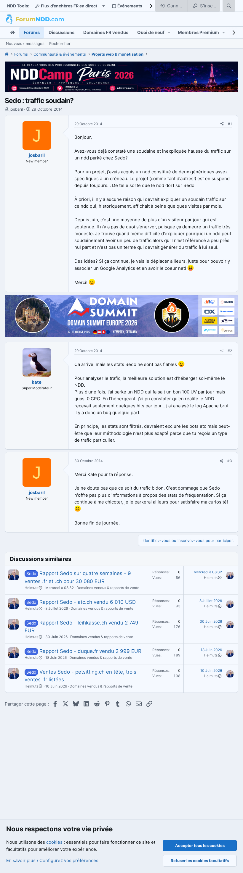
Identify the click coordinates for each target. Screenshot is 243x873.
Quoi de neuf (150, 32)
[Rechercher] (229, 6)
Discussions (61, 32)
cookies (54, 842)
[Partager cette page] (222, 124)
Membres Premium (198, 32)
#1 (230, 124)
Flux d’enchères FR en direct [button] (69, 6)
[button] (169, 32)
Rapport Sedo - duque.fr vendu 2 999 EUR (90, 651)
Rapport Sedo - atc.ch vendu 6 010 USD (87, 602)
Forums (32, 32)
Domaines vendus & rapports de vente (107, 587)
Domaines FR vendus (105, 32)
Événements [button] (129, 6)
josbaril (16, 109)
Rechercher (60, 43)
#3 (229, 461)
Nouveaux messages (25, 43)
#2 (230, 350)
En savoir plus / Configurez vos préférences (52, 860)
